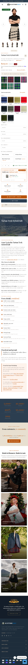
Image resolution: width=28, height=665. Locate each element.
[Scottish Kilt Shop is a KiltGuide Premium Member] (14, 601)
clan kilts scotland (14, 379)
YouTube (15, 383)
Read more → (19, 60)
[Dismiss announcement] (27, 1)
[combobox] (14, 74)
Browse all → (21, 70)
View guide (22, 92)
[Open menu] (2, 4)
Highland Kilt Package (12, 388)
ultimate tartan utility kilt (12, 259)
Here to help (5, 651)
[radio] (4, 80)
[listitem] (3, 44)
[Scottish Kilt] (14, 4)
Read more (3, 232)
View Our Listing (14, 613)
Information (5, 640)
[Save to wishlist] (25, 55)
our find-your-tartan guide (18, 382)
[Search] (22, 4)
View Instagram (15, 441)
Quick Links (4, 644)
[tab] (12, 39)
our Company (5, 648)
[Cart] (25, 4)
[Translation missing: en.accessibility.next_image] (24, 24)
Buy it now (15, 200)
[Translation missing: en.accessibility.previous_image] (3, 24)
